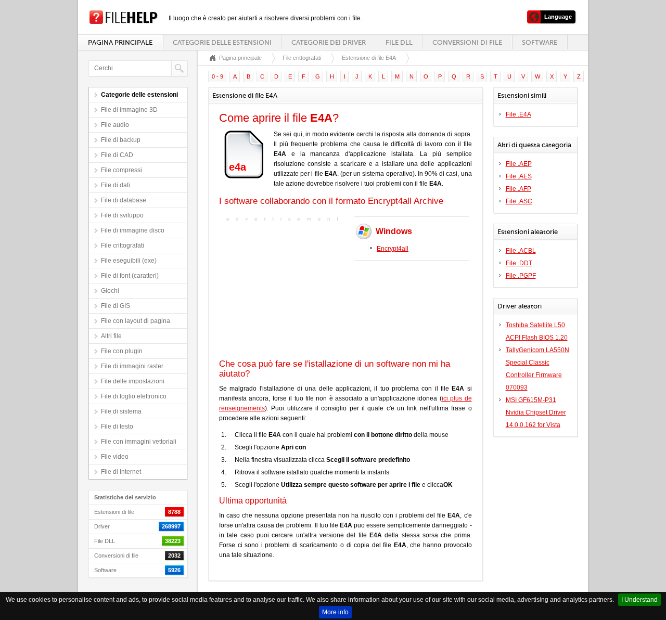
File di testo (117, 426)
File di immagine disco (132, 230)
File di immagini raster (132, 366)
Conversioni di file (467, 42)
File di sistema (121, 411)
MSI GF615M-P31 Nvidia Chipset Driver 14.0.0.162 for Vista (536, 412)
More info (335, 612)
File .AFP (518, 188)
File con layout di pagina (135, 321)
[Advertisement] (284, 289)
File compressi (121, 170)
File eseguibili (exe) (129, 260)
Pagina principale (120, 42)
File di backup (120, 140)
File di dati (115, 185)
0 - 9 (217, 76)
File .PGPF (521, 275)
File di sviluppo (122, 215)
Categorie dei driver (328, 42)
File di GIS (115, 305)
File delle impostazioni (132, 381)
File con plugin (122, 351)
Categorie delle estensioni (222, 42)
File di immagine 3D (129, 109)
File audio (115, 124)
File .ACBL (521, 250)
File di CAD (117, 155)
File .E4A (518, 114)
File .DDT (519, 263)
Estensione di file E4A (369, 58)
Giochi (110, 290)
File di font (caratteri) (130, 275)
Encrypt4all (392, 248)
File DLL (399, 42)
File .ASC (519, 201)
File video (115, 456)
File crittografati (122, 245)
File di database (123, 200)
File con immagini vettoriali (138, 441)
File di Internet (121, 471)
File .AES (519, 176)
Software (539, 42)
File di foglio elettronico (133, 396)
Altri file (111, 336)
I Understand (639, 599)
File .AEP (519, 163)
